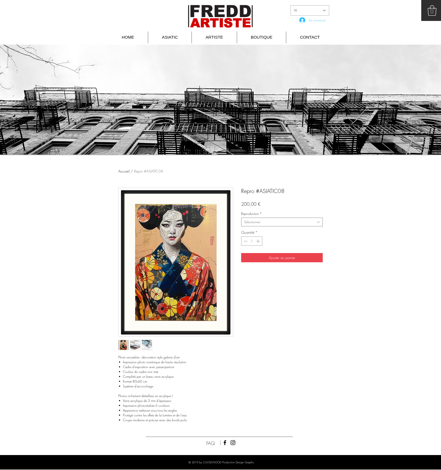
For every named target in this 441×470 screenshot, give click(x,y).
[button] (432, 10)
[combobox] (282, 222)
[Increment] (258, 241)
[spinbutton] (251, 241)
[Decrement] (245, 241)
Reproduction (251, 213)
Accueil (124, 171)
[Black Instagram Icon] (233, 442)
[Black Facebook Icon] (225, 442)
